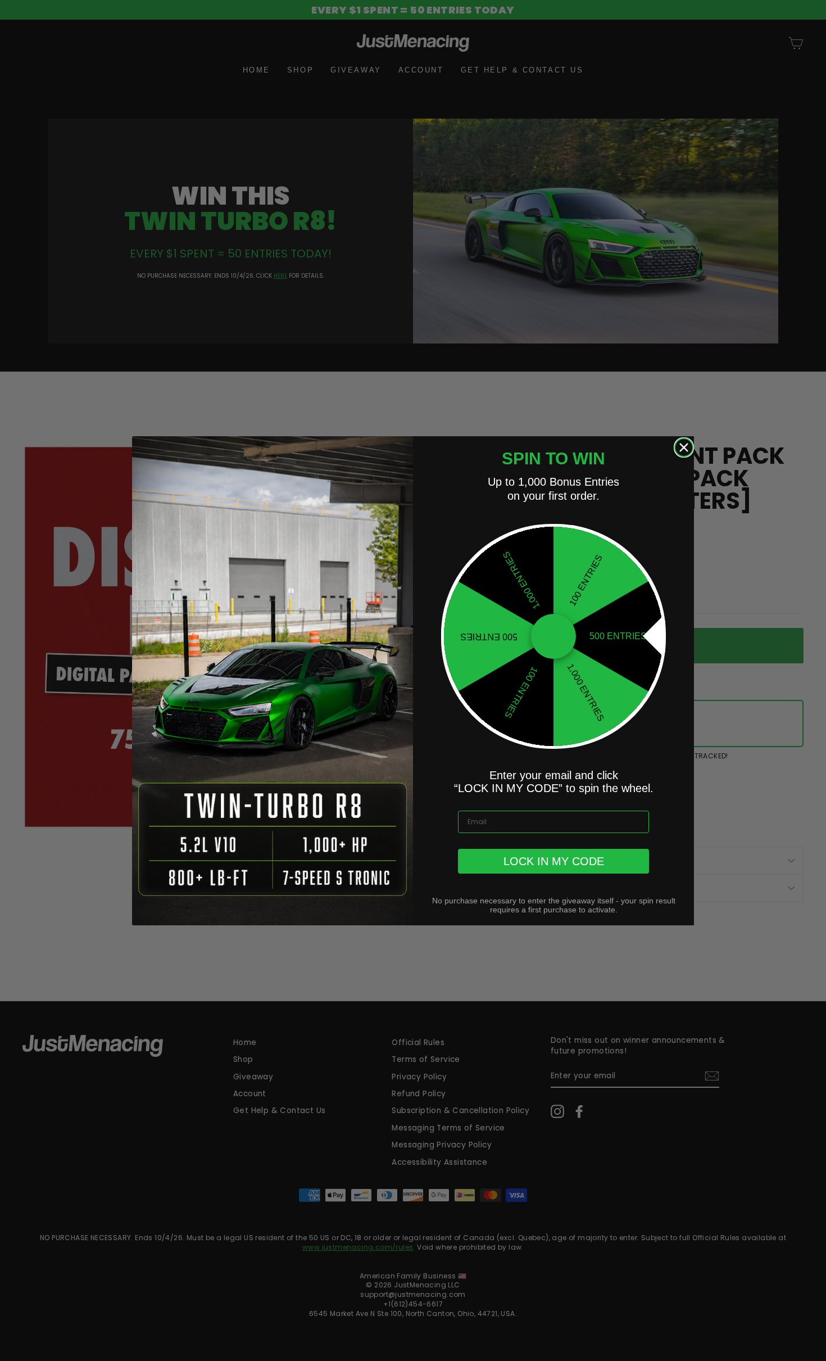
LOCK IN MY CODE (553, 861)
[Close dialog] (684, 447)
